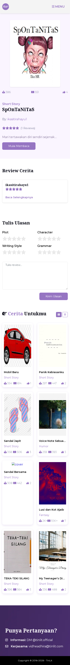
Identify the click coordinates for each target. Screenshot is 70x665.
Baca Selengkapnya (19, 197)
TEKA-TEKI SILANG (16, 578)
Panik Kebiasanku (51, 372)
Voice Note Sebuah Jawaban (52, 441)
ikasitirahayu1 (17, 119)
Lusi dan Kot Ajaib (51, 509)
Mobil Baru (11, 372)
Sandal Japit (12, 441)
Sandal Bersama (15, 472)
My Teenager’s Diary (52, 578)
